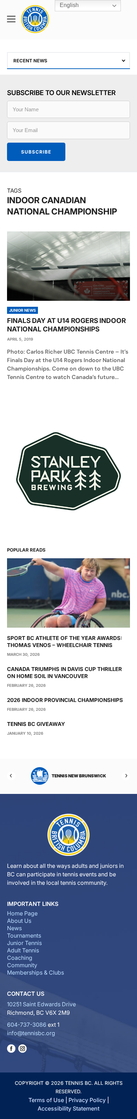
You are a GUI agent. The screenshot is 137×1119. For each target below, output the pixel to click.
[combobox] (68, 60)
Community (22, 965)
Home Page (22, 913)
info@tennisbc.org (31, 1033)
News (14, 928)
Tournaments (24, 935)
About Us (19, 920)
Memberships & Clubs (35, 972)
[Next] (126, 776)
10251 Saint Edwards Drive (41, 1004)
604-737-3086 (26, 1024)
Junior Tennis (24, 942)
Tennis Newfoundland (82, 775)
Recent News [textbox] (30, 60)
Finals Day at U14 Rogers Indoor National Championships (66, 325)
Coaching (19, 957)
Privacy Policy (87, 1100)
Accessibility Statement (68, 1108)
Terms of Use (46, 1100)
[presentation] (68, 266)
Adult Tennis (23, 950)
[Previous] (11, 776)
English (68, 5)
